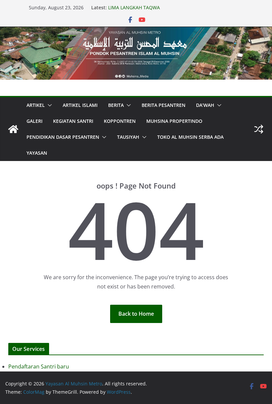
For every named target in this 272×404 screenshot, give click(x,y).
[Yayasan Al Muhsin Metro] (136, 31)
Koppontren (120, 121)
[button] (48, 105)
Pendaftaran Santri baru (38, 366)
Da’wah (205, 105)
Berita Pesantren (163, 105)
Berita (116, 105)
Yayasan (37, 153)
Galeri (34, 121)
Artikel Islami (80, 105)
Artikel (36, 105)
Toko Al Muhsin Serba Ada (190, 137)
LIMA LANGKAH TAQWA (134, 7)
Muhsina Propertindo (174, 121)
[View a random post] (259, 129)
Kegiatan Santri (73, 121)
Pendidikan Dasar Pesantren (63, 137)
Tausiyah (128, 137)
